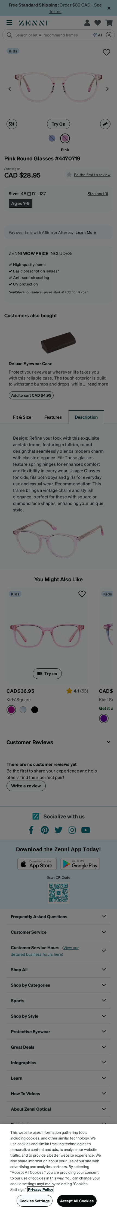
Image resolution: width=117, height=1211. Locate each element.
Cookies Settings (35, 1200)
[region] (58, 1167)
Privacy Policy (40, 1189)
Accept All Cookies (77, 1200)
